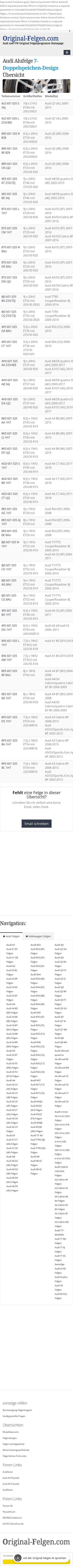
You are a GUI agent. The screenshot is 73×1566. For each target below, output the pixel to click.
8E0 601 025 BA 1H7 (9, 696)
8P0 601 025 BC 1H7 (9, 766)
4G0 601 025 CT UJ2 (9, 496)
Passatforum (9, 1511)
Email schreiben (37, 823)
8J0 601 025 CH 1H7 (8, 567)
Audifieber (8, 1489)
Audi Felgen (12, 936)
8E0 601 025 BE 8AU (9, 533)
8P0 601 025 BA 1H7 (9, 742)
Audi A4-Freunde (11, 1477)
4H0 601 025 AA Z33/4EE (9, 363)
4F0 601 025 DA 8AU (9, 329)
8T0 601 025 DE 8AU (9, 264)
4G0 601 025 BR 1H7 (9, 481)
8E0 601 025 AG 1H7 (9, 511)
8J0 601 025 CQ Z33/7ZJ (8, 314)
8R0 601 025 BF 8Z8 (9, 151)
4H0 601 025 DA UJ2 (9, 401)
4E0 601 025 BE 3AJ (9, 196)
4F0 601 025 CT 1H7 (9, 344)
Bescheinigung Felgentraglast (17, 1410)
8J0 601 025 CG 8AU (8, 597)
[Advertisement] (36, 874)
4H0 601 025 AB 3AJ (9, 382)
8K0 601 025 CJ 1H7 (9, 435)
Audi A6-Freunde (11, 1483)
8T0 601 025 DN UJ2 (9, 279)
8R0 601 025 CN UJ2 (9, 166)
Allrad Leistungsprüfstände (16, 1449)
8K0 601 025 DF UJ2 (9, 451)
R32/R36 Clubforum (12, 1517)
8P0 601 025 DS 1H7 (9, 719)
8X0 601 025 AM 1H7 (9, 658)
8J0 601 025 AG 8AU (8, 582)
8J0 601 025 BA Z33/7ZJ (8, 299)
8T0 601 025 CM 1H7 (9, 230)
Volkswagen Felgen (39, 936)
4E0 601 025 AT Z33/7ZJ (9, 181)
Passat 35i (8, 1505)
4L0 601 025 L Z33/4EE (10, 120)
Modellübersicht (11, 1431)
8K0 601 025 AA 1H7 (9, 420)
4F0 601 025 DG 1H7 (9, 628)
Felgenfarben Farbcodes (15, 1455)
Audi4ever (8, 1471)
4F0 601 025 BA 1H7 (9, 613)
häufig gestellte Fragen (14, 1416)
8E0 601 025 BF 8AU (9, 673)
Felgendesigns (10, 1437)
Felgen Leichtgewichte (13, 1443)
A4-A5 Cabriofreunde (13, 1523)
